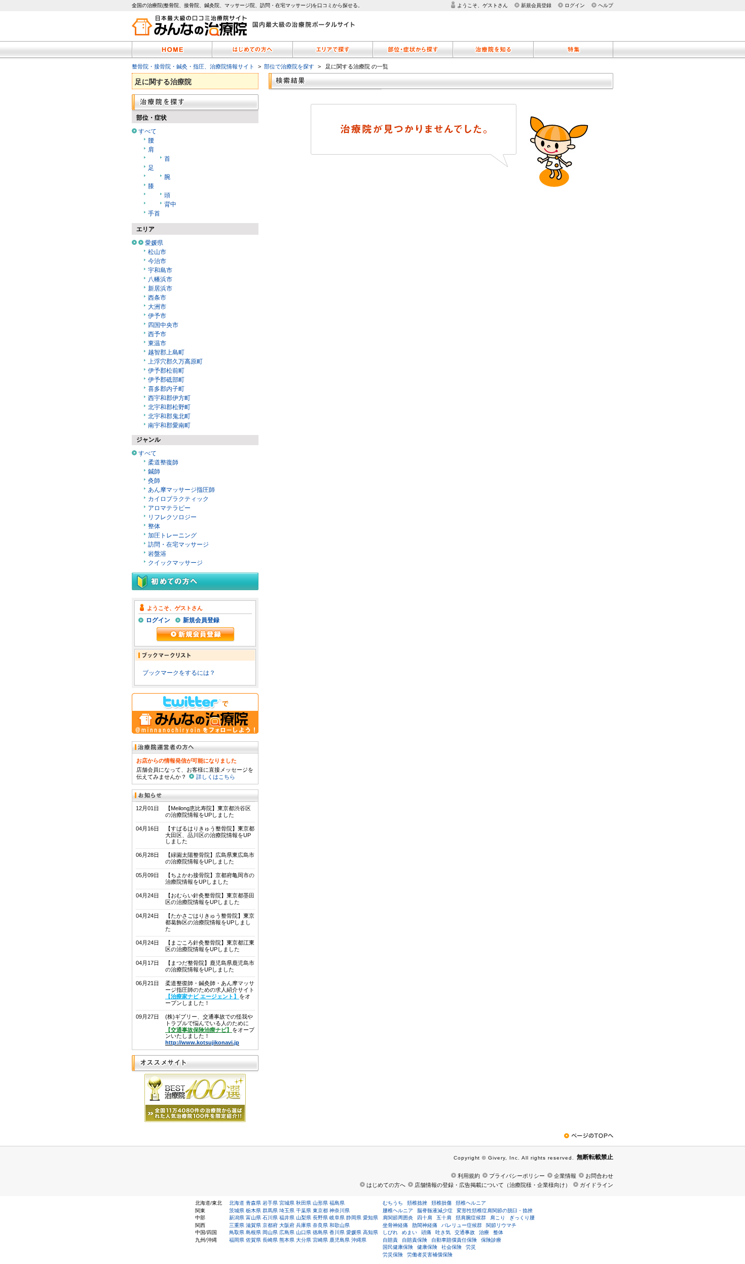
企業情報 (565, 1176)
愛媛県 (154, 242)
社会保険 (451, 1247)
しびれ (390, 1232)
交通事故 (465, 1232)
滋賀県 (253, 1225)
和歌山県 (339, 1225)
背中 (170, 204)
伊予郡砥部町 (166, 379)
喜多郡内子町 (166, 388)
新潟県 (236, 1217)
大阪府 (286, 1225)
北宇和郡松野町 (169, 407)
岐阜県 (337, 1217)
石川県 (270, 1217)
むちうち (393, 1203)
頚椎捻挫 (417, 1203)
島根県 (253, 1232)
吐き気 (443, 1232)
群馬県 (270, 1210)
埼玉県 (286, 1210)
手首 (154, 213)
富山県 (253, 1217)
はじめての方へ (385, 1185)
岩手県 (270, 1203)
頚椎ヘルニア (471, 1203)
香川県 (337, 1232)
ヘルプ (605, 5)
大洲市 (157, 306)
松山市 (157, 252)
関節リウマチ (501, 1225)
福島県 (337, 1203)
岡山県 (270, 1232)
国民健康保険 (398, 1247)
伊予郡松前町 (166, 370)
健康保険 (427, 1247)
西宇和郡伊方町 (169, 398)
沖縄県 (358, 1240)
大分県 (303, 1240)
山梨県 (303, 1217)
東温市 (157, 343)
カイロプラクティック (178, 498)
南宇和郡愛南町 (169, 425)
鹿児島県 (339, 1240)
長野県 (320, 1217)
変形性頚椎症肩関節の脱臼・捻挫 (495, 1210)
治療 (484, 1232)
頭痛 (426, 1232)
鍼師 (154, 471)
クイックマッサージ (175, 562)
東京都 (320, 1210)
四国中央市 (163, 325)
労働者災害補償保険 (430, 1254)
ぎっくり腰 (522, 1217)
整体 (154, 526)
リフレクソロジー (172, 517)
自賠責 (390, 1240)
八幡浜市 (160, 279)
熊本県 (286, 1240)
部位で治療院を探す (289, 66)
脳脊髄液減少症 (435, 1210)
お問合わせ (599, 1176)
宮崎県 (320, 1240)
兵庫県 (303, 1225)
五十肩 (444, 1217)
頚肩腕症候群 (471, 1217)
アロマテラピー (169, 508)
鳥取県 (236, 1232)
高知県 (370, 1232)
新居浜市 (160, 288)
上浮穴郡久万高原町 (175, 361)
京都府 (270, 1225)
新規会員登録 (536, 5)
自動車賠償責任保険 (454, 1240)
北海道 (236, 1203)
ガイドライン (596, 1185)
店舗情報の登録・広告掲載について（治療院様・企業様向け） (493, 1185)
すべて (147, 131)
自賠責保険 (414, 1240)
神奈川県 (339, 1210)
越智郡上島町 (166, 352)
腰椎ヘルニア (398, 1210)
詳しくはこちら (215, 777)
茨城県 (236, 1210)
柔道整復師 (163, 462)
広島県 (286, 1232)
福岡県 (236, 1240)
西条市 (157, 297)
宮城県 (286, 1203)
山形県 (320, 1203)
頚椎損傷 (441, 1203)
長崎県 (270, 1240)
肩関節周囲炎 (398, 1217)
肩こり (497, 1217)
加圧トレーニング (172, 535)
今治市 (157, 261)
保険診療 (491, 1240)
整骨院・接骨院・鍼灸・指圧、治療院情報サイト (193, 66)
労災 (471, 1247)
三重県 (236, 1225)
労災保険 (393, 1254)
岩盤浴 (157, 553)
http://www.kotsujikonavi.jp (202, 1042)
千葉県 (303, 1210)
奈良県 (320, 1225)
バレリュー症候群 (461, 1225)
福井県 (286, 1217)
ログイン (575, 5)
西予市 (157, 334)
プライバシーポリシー (517, 1176)
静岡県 (353, 1217)
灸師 (154, 480)
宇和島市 (160, 270)
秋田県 (303, 1203)
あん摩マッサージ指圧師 (181, 489)
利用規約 (469, 1176)
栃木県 (253, 1210)
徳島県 (320, 1232)
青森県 (253, 1203)
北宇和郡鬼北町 (169, 416)
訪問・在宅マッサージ (178, 544)
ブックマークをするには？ (178, 672)
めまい (409, 1232)
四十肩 (424, 1217)
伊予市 (157, 315)
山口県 (303, 1232)
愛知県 (370, 1217)
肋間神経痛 (424, 1225)
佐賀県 (253, 1240)
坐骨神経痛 (395, 1225)
